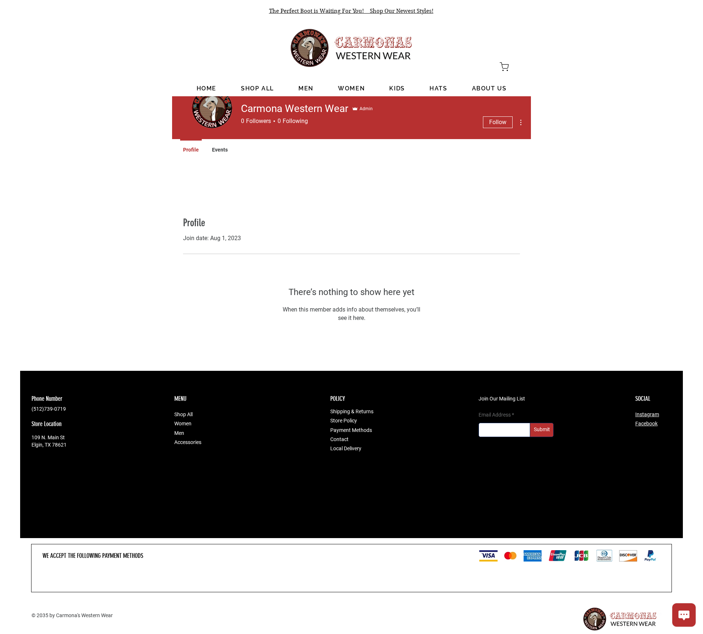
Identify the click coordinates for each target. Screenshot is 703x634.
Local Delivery (345, 448)
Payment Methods (351, 430)
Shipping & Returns (351, 411)
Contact (339, 439)
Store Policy (343, 421)
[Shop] (504, 66)
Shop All (183, 414)
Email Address (495, 414)
